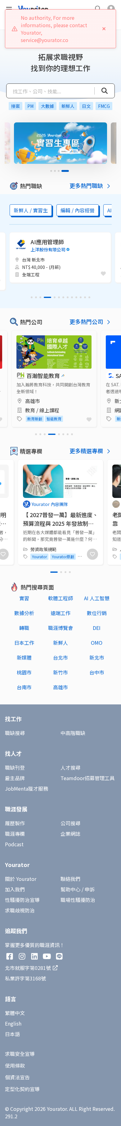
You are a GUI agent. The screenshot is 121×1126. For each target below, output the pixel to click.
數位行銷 (97, 613)
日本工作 (24, 642)
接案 (15, 106)
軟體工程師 (60, 598)
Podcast (14, 844)
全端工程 (30, 274)
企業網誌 (70, 833)
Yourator (39, 556)
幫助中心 (70, 889)
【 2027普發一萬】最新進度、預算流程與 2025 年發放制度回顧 (60, 523)
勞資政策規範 (43, 549)
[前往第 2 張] (60, 171)
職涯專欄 (15, 833)
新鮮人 (67, 106)
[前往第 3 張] (64, 171)
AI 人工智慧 (97, 598)
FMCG (104, 106)
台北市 (60, 657)
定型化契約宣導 (22, 1089)
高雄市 (60, 687)
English (13, 1023)
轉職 (24, 627)
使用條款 (15, 1065)
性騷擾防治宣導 (22, 899)
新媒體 (24, 657)
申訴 (90, 889)
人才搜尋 (70, 767)
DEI (97, 627)
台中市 (96, 672)
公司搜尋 (70, 823)
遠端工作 (60, 613)
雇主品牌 (15, 778)
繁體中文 (15, 1013)
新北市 (96, 657)
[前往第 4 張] (68, 171)
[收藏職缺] (103, 273)
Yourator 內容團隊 (50, 504)
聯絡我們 (70, 878)
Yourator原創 (63, 556)
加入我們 (15, 889)
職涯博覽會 (60, 627)
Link (16, 334)
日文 (86, 106)
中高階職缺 (72, 733)
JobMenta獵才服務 (26, 788)
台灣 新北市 (33, 260)
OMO (96, 642)
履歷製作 (15, 823)
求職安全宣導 (20, 1053)
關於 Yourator (20, 878)
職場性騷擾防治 (77, 899)
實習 (24, 598)
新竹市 (60, 672)
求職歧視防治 (20, 910)
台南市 (24, 687)
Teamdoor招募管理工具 (87, 778)
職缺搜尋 (15, 733)
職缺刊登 (15, 767)
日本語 (12, 1034)
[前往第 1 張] (54, 171)
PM (30, 106)
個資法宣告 (17, 1077)
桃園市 (24, 672)
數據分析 (24, 613)
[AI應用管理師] (60, 257)
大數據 (47, 106)
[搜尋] (101, 91)
